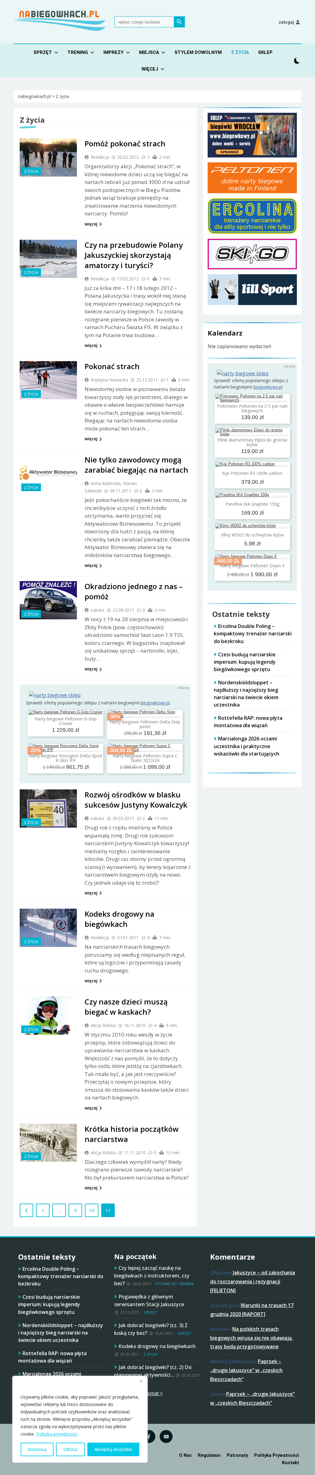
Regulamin (209, 1455)
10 (91, 1210)
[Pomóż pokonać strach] (48, 157)
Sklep (265, 52)
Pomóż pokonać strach (125, 143)
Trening (77, 52)
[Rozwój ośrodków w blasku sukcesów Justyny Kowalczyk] (48, 808)
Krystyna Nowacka (109, 380)
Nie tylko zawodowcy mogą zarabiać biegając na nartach (136, 464)
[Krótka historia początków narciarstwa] (48, 1143)
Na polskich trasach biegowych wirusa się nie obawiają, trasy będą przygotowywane (251, 1338)
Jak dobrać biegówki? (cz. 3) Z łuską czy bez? (151, 1329)
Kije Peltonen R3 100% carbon (252, 473)
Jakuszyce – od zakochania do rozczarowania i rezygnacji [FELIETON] (252, 1281)
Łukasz (97, 610)
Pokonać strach (112, 366)
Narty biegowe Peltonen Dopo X (252, 565)
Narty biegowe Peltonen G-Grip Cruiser (65, 721)
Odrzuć (70, 1449)
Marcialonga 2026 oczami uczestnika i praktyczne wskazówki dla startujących (246, 746)
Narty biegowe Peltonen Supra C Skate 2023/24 (145, 758)
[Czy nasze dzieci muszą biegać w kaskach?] (48, 1015)
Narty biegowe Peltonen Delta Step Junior (145, 724)
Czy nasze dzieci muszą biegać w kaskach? (126, 1006)
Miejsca (149, 52)
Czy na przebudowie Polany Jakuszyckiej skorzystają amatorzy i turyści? (134, 255)
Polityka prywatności (56, 1434)
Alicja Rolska (103, 1025)
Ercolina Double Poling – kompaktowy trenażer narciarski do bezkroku (253, 633)
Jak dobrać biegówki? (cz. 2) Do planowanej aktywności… (153, 1370)
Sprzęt (43, 52)
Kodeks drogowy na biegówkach (119, 919)
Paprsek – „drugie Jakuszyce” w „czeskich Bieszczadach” (246, 1370)
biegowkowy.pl (155, 703)
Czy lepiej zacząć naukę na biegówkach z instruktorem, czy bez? (151, 1275)
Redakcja (100, 157)
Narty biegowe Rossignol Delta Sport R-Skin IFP (65, 758)
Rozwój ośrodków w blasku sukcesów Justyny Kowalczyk (136, 799)
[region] (80, 1419)
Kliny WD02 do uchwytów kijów (252, 535)
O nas (185, 1455)
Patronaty (237, 1455)
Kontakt (290, 1462)
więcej (91, 224)
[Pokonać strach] (48, 380)
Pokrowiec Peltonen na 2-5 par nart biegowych (252, 408)
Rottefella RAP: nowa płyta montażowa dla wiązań (248, 722)
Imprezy (113, 52)
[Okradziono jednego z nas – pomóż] (48, 600)
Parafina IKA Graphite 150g (252, 504)
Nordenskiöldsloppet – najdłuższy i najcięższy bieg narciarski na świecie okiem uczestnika (246, 693)
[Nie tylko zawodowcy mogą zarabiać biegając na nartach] (48, 473)
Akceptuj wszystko (113, 1449)
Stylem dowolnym (198, 52)
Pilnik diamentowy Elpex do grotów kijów (252, 442)
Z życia (240, 52)
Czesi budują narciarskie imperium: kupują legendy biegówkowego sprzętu (245, 662)
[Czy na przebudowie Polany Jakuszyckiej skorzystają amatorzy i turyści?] (48, 259)
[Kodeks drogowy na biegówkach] (48, 928)
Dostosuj (37, 1449)
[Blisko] (141, 1381)
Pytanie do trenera (175, 1283)
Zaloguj (286, 22)
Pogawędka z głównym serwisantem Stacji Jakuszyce (149, 1300)
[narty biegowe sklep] (55, 695)
